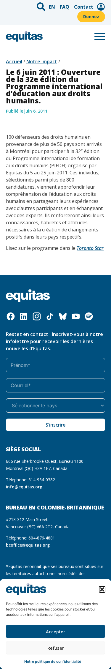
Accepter (55, 632)
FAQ (64, 7)
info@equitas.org (24, 487)
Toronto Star (90, 248)
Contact (83, 7)
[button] (102, 589)
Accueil (14, 61)
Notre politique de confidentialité (52, 661)
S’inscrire (55, 425)
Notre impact (41, 61)
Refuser (55, 648)
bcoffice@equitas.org (28, 545)
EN (52, 7)
